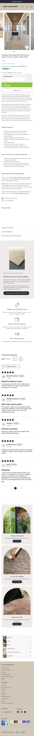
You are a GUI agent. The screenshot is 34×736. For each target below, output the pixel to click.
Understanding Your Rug (7, 676)
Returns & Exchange (7, 231)
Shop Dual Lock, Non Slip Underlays (16, 293)
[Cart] (27, 6)
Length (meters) (7, 76)
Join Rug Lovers (17, 624)
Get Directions (17, 541)
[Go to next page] (22, 488)
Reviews (4, 690)
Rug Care (4, 672)
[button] (5, 63)
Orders (17, 732)
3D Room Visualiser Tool (7, 703)
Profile (23, 732)
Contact (3, 701)
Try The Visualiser (17, 581)
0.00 (7, 85)
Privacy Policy (5, 698)
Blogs (3, 678)
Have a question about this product (11, 235)
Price (4, 83)
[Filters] (3, 366)
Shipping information (7, 227)
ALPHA (3, 60)
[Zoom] (27, 47)
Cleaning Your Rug (6, 674)
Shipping (9, 72)
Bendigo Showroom (6, 687)
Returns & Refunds (6, 696)
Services (4, 692)
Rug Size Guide (5, 667)
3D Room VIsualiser (6, 670)
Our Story (4, 685)
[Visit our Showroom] (17, 520)
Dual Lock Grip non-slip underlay (22, 177)
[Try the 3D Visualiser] (17, 560)
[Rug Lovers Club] (17, 601)
